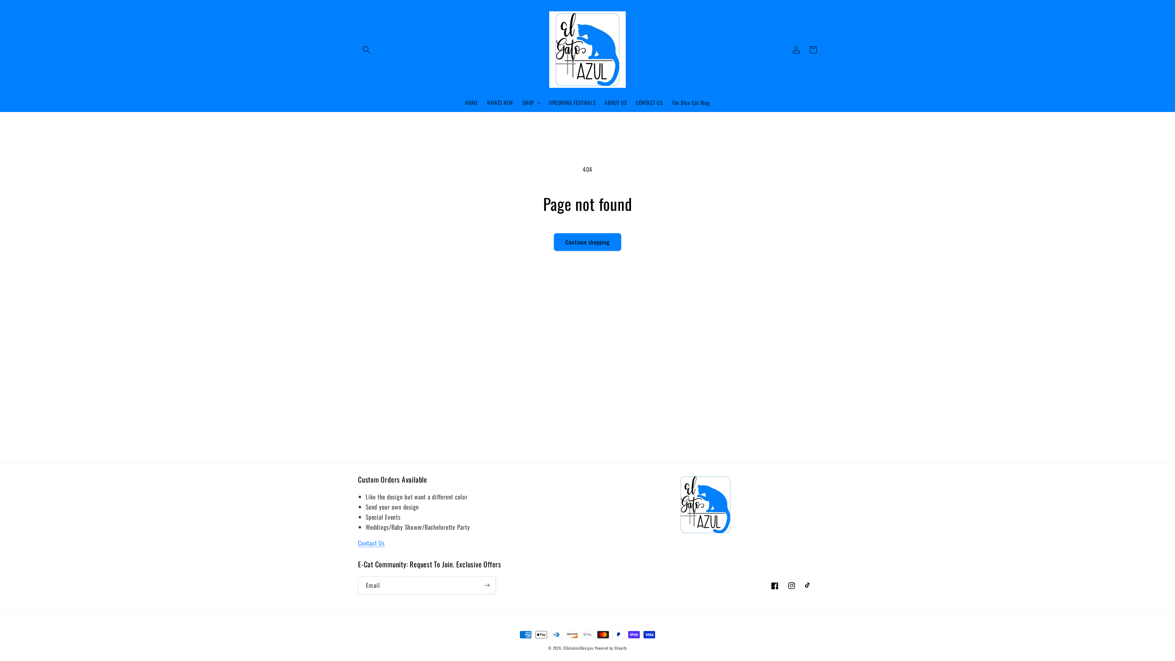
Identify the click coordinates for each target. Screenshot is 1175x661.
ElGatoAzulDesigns (578, 648)
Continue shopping (587, 242)
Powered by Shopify (611, 648)
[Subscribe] (487, 585)
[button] (366, 49)
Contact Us (371, 542)
